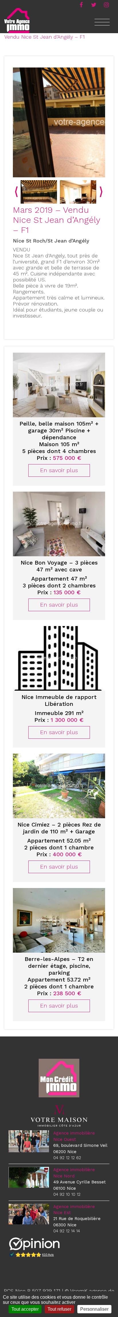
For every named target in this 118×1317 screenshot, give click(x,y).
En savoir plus (59, 470)
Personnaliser (94, 1309)
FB (81, 4)
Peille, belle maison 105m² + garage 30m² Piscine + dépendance (59, 430)
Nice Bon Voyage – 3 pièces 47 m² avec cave (59, 566)
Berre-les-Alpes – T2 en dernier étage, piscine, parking (59, 966)
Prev (16, 192)
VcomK (78, 1291)
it (106, 4)
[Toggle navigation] (102, 25)
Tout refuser (59, 1309)
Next (101, 192)
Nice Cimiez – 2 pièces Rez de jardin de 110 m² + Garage (59, 828)
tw (93, 4)
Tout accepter (25, 1309)
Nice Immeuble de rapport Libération (59, 700)
